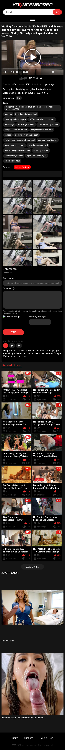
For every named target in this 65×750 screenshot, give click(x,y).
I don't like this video (25, 78)
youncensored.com (29, 745)
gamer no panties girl (47, 140)
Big (18, 98)
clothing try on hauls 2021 (26, 135)
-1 (19, 345)
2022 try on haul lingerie (15, 119)
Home (15, 738)
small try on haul (40, 150)
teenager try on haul (14, 156)
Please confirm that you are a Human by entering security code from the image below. (32, 312)
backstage (9, 124)
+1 (12, 345)
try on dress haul (12, 161)
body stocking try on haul (16, 130)
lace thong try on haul (38, 145)
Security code (36, 316)
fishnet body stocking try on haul (20, 140)
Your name (8, 278)
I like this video (21, 78)
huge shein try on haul (15, 145)
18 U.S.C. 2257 (46, 738)
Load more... (32, 567)
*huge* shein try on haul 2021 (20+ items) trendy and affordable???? (30, 108)
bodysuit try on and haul (42, 130)
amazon (8, 114)
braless (8, 135)
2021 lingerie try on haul (26, 114)
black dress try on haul (48, 124)
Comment (7, 288)
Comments (10, 269)
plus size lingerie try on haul (17, 150)
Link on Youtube (22, 167)
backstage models (26, 124)
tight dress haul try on (36, 156)
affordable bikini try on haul (42, 119)
